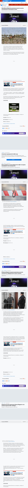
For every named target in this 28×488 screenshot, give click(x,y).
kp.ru (24, 261)
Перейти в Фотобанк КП (13, 201)
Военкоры (12, 4)
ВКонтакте (8, 123)
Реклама (26, 2)
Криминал (5, 383)
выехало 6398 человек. (10, 227)
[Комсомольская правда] (6, 0)
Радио (23, 2)
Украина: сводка (16, 4)
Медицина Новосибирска (22, 4)
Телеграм (4, 123)
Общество (11, 82)
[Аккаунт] (27, 1)
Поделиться (24, 25)
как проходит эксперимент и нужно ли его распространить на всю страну (16, 84)
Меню (1, 1)
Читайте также (3, 152)
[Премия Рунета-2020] (10, 1)
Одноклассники (12, 123)
